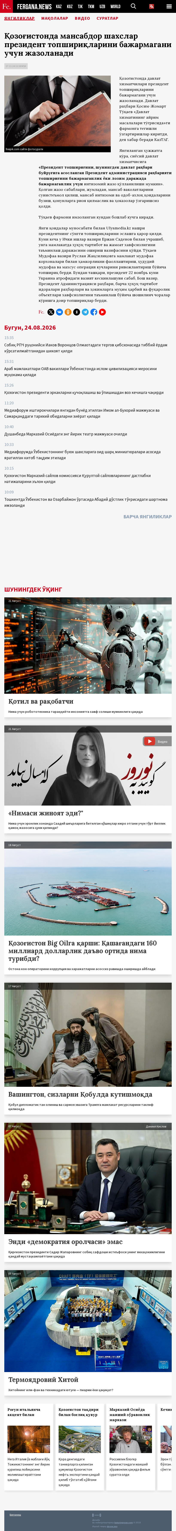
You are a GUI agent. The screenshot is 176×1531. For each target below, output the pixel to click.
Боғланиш (15, 1514)
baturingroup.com (123, 1522)
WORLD (115, 6)
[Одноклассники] (68, 312)
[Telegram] (85, 312)
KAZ (59, 6)
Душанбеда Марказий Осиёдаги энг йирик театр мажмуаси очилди (65, 434)
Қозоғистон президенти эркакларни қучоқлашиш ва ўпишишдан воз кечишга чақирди (84, 392)
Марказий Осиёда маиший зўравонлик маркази (129, 1414)
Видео (82, 18)
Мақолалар (54, 18)
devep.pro (112, 1526)
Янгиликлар (19, 18)
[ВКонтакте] (59, 312)
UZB (102, 6)
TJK (80, 6)
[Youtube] (102, 312)
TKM (91, 6)
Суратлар (107, 18)
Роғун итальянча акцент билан (24, 1412)
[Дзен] (76, 312)
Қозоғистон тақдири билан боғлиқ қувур (79, 1412)
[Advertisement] (88, 554)
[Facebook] (93, 312)
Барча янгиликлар (147, 516)
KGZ (70, 6)
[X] (50, 312)
